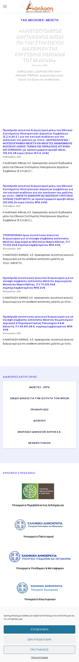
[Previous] (9, 75)
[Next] (70, 75)
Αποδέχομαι (39, 629)
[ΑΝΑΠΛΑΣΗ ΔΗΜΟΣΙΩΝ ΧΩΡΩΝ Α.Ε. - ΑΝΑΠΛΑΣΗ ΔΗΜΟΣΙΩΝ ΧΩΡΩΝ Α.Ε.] (39, 6)
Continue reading (39, 86)
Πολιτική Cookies (39, 657)
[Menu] (5, 6)
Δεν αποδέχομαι (39, 639)
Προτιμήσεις (39, 649)
